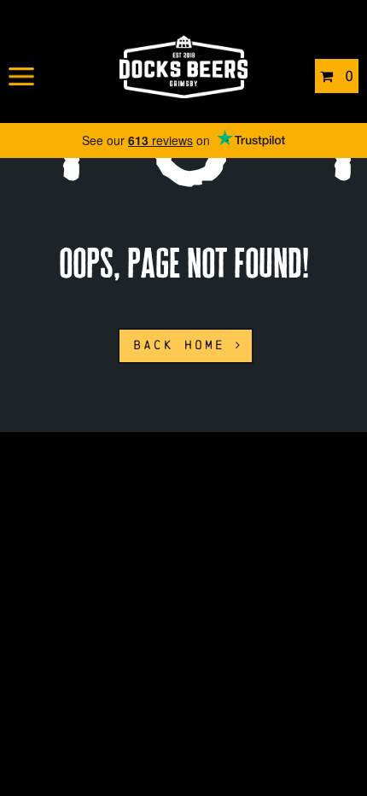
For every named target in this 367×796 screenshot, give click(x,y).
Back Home (184, 344)
